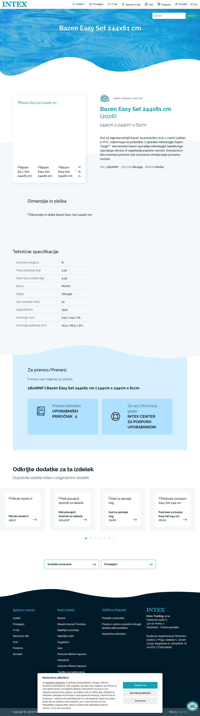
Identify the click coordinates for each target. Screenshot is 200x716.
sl (191, 4)
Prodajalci (97, 4)
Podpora (166, 4)
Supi (59, 648)
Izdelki (79, 4)
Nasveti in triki (132, 4)
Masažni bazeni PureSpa (71, 624)
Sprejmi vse (140, 685)
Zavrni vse (140, 700)
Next (76, 170)
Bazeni (126, 98)
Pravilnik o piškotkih (113, 618)
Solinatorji (63, 660)
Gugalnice (63, 642)
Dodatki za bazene (60, 564)
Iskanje (191, 15)
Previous (22, 170)
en (196, 4)
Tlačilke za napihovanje (71, 672)
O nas (114, 4)
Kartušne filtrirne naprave (71, 666)
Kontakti (182, 4)
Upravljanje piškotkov (140, 693)
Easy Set (138, 98)
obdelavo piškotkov (55, 682)
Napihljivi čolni (65, 636)
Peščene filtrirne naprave (71, 654)
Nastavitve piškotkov (114, 633)
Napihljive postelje (68, 630)
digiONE (182, 712)
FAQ (150, 4)
